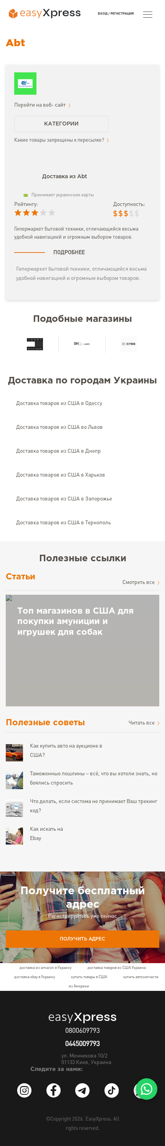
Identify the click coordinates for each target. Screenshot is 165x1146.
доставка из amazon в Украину (45, 968)
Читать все (142, 723)
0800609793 (82, 1030)
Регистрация (122, 13)
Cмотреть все (139, 582)
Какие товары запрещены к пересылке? (59, 140)
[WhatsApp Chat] (146, 1089)
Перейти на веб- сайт (40, 105)
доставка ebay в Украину (34, 977)
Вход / (104, 13)
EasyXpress (98, 1119)
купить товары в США (89, 977)
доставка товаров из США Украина (116, 968)
